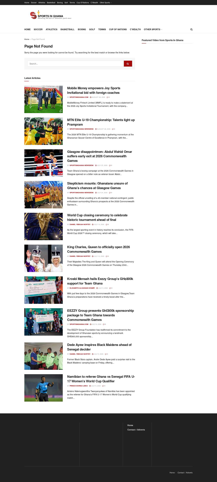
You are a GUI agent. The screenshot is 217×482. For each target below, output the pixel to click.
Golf (66, 2)
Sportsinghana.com (79, 97)
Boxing (60, 2)
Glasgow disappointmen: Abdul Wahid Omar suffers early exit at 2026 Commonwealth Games (99, 156)
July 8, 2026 (96, 324)
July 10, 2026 (98, 256)
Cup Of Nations (83, 2)
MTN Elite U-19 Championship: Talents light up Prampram (101, 122)
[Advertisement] (167, 75)
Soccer (34, 2)
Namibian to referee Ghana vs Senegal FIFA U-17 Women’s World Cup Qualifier (101, 378)
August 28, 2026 (98, 97)
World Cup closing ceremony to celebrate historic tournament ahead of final (97, 217)
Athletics (41, 2)
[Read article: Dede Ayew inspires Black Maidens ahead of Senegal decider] (43, 356)
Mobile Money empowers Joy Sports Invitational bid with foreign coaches (93, 90)
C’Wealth (94, 2)
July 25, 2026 (102, 165)
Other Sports (105, 2)
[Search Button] (191, 29)
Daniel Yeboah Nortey (80, 224)
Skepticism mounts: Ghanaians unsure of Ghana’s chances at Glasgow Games (97, 185)
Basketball (51, 2)
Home (26, 2)
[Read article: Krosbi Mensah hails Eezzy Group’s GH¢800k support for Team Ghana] (43, 290)
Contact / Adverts (136, 429)
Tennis (72, 2)
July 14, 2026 (98, 224)
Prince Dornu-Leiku (79, 386)
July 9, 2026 (103, 288)
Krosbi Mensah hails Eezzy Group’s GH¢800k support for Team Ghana (100, 281)
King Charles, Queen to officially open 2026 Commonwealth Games (98, 249)
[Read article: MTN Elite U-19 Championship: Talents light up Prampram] (43, 131)
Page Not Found (38, 39)
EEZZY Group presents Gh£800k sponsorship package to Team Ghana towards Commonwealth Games (100, 315)
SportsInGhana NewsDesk (82, 129)
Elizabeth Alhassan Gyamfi (82, 288)
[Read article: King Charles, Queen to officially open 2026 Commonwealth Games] (43, 258)
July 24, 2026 (102, 192)
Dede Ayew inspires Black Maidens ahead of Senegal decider (99, 347)
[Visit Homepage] (49, 15)
